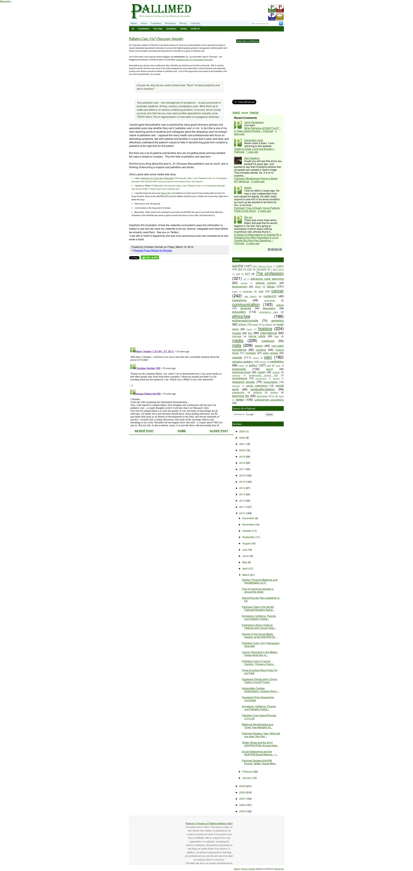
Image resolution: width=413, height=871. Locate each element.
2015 (242, 482)
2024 (242, 431)
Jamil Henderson (254, 122)
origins (256, 357)
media (237, 340)
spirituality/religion (263, 389)
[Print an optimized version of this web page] (150, 258)
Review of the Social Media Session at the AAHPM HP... (259, 635)
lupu (276, 336)
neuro (259, 345)
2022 (242, 437)
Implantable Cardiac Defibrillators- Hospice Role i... (260, 689)
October (247, 531)
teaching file (240, 395)
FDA (249, 269)
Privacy (183, 23)
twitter (240, 399)
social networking (256, 385)
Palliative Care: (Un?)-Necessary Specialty (156, 38)
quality (261, 372)
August (246, 543)
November (248, 524)
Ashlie (248, 187)
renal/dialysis (239, 378)
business (247, 291)
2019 (242, 456)
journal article (257, 336)
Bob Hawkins (252, 158)
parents (262, 361)
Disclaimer (170, 23)
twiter (281, 396)
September (249, 537)
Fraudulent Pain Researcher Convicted (258, 698)
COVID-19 (195, 29)
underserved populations (269, 400)
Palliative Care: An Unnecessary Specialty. (194, 59)
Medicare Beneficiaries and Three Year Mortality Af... (257, 726)
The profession (270, 273)
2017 (242, 469)
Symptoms (171, 29)
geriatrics (277, 320)
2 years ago (258, 181)
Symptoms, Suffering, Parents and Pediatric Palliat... (259, 617)
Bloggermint (279, 868)
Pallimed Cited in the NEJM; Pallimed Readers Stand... (258, 608)
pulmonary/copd (241, 372)
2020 (242, 450)
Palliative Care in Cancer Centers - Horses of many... (258, 662)
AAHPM (237, 266)
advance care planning (267, 278)
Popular (254, 113)
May (245, 562)
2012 (242, 500)
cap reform (250, 296)
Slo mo (248, 217)
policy (253, 365)
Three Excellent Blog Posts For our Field (259, 671)
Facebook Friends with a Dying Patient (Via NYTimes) (259, 680)
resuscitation (270, 382)
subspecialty (238, 392)
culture (280, 305)
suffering (257, 392)
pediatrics (277, 361)
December (248, 518)
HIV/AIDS (262, 269)
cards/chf (269, 296)
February (247, 771)
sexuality (236, 385)
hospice (265, 328)
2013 (242, 494)
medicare (268, 340)
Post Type (157, 29)
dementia (245, 308)
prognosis (239, 369)
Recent (245, 113)
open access (270, 353)
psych (269, 369)
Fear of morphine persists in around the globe (258, 590)
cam (261, 291)
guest (255, 324)
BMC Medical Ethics (262, 266)
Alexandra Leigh (253, 140)
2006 (242, 805)
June (245, 556)
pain (268, 357)
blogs (271, 286)
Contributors (144, 29)
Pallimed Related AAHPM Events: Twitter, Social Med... (259, 762)
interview (236, 336)
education (239, 311)
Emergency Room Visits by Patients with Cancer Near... (259, 626)
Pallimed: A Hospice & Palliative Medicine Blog (209, 823)
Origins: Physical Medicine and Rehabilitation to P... (259, 581)
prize (278, 365)
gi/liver (242, 324)
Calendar (195, 23)
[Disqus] (177, 303)
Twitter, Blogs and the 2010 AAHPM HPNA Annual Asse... (260, 744)
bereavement (239, 286)
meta (236, 345)
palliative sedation (242, 361)
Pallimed (237, 868)
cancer (277, 290)
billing (258, 286)
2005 (242, 811)
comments (269, 300)
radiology (236, 375)
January (247, 778)
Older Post (219, 431)
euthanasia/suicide (245, 320)
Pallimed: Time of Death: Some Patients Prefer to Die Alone (257, 209)
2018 (242, 463)
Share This (166, 193)
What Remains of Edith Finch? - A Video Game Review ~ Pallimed (257, 129)
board (234, 291)
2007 (242, 798)
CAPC (280, 266)
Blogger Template (248, 868)
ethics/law (241, 316)
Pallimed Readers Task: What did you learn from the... (261, 735)
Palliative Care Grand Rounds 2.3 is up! (259, 716)
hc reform (267, 324)
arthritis (244, 283)
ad (245, 278)
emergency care (268, 312)
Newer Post (144, 431)
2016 (242, 475)
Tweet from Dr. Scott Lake (152, 178)
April (245, 568)
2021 (242, 444)
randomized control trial (263, 375)
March (246, 575)
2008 (242, 792)
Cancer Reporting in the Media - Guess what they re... (260, 653)
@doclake (168, 178)
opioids (237, 357)
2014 (242, 488)
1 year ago (252, 152)
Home (134, 23)
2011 (242, 507)
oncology (251, 353)
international (268, 333)
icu (250, 333)
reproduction (261, 378)
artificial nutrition (266, 283)
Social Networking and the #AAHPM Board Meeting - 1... (260, 753)
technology (262, 396)
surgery (274, 392)
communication (246, 304)
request (276, 378)
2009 (242, 786)
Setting (183, 29)
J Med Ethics (277, 269)
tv (273, 396)
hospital (236, 333)
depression (269, 308)
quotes (276, 372)
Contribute (156, 23)
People (236, 113)
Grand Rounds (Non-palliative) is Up (260, 599)
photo (241, 365)
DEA (240, 269)
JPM (238, 273)
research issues (243, 381)
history (249, 329)
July (245, 549)
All (133, 29)
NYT (247, 274)
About (144, 23)
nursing (261, 349)
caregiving (239, 300)
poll (269, 365)
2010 (242, 513)
